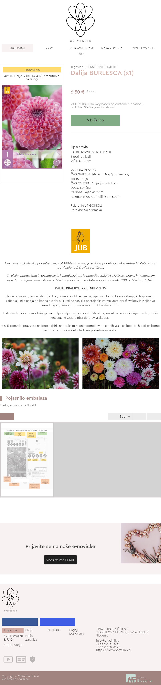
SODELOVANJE (144, 48)
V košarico (95, 120)
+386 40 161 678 (107, 643)
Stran (123, 416)
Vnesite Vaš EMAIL (60, 560)
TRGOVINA (17, 48)
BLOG (49, 48)
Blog (28, 630)
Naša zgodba (31, 637)
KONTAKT (54, 630)
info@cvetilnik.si (108, 640)
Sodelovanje (13, 645)
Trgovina (77, 67)
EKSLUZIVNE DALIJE (102, 67)
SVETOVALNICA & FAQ (80, 51)
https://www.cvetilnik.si (113, 650)
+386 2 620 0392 (108, 646)
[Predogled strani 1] (27, 459)
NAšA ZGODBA (112, 48)
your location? (94, 107)
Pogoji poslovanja (76, 632)
